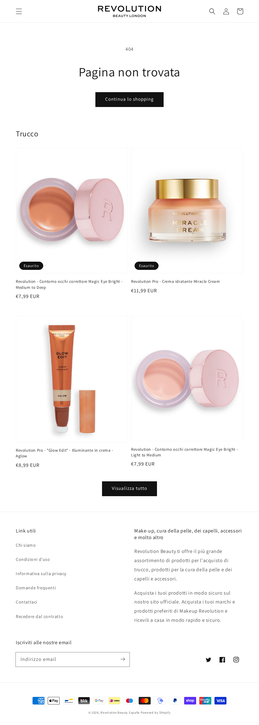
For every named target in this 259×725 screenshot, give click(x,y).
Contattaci (26, 602)
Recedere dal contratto (39, 616)
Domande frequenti (36, 588)
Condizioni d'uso (33, 559)
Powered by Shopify (156, 712)
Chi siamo (26, 545)
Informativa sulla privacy (41, 573)
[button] (19, 11)
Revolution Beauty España (120, 712)
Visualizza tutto (129, 488)
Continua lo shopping (129, 99)
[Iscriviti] (123, 659)
